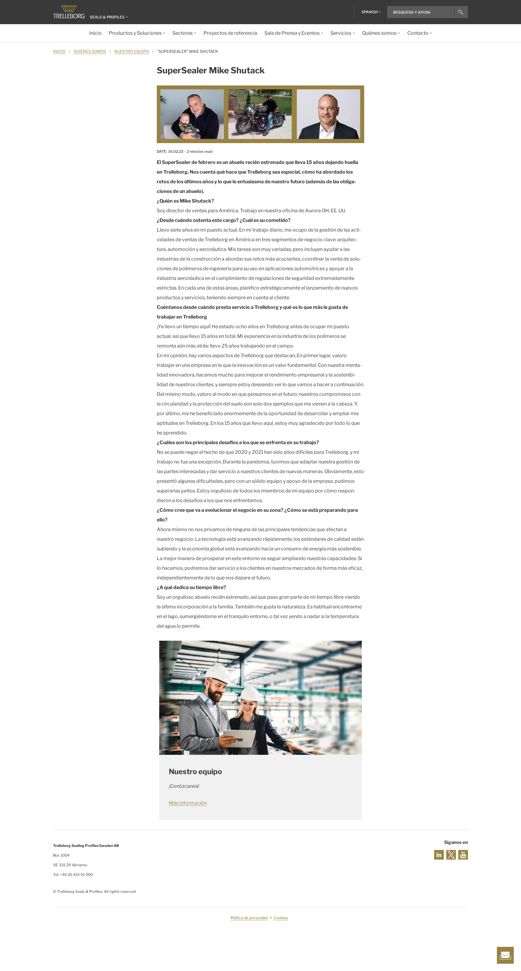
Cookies (281, 917)
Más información (188, 803)
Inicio (59, 51)
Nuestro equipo (131, 51)
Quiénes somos (90, 51)
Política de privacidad (249, 917)
